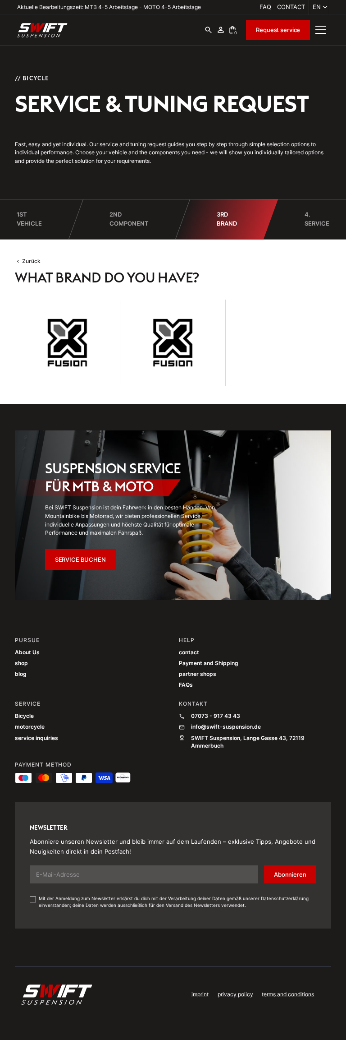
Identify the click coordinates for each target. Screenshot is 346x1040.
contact (291, 6)
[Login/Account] (221, 30)
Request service (278, 29)
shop (21, 663)
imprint (200, 994)
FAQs (186, 685)
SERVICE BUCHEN (80, 559)
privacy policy (235, 994)
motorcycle (30, 727)
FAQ (265, 6)
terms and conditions (288, 994)
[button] (319, 7)
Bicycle (24, 716)
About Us (27, 652)
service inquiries (36, 738)
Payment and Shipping (208, 663)
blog (21, 674)
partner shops (197, 674)
